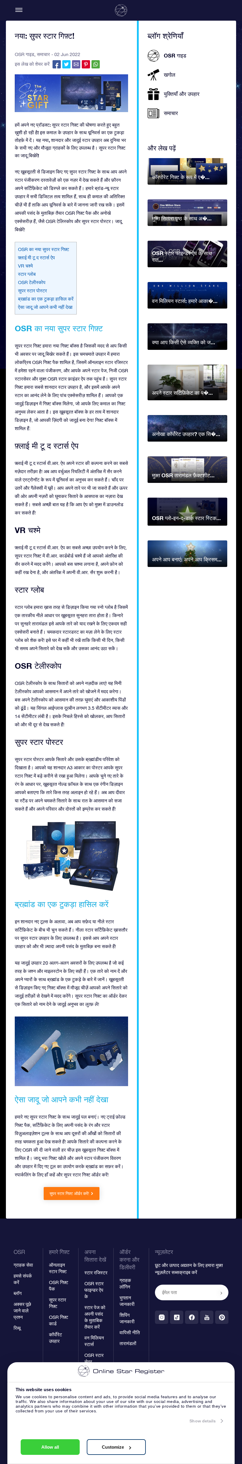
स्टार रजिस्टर (95, 1272)
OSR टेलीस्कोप (31, 282)
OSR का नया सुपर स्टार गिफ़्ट (43, 249)
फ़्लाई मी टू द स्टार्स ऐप (36, 257)
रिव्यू (17, 1328)
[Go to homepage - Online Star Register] (121, 10)
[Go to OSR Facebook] (191, 1317)
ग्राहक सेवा (23, 1265)
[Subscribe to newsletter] (221, 1293)
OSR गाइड (24, 54)
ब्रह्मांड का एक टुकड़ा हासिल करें (45, 298)
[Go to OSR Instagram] (161, 1317)
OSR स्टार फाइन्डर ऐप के (94, 1290)
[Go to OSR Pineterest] (221, 1317)
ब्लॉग (18, 1293)
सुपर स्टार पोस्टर (32, 290)
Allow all (50, 1447)
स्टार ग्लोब (27, 274)
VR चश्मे (25, 265)
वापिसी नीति (130, 1332)
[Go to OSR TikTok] (176, 1317)
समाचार (43, 54)
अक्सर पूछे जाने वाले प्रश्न (22, 1310)
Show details (202, 1421)
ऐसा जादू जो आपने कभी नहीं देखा (45, 307)
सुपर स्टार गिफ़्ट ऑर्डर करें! (69, 1193)
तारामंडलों (128, 1343)
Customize (113, 1447)
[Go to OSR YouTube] (206, 1317)
